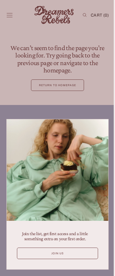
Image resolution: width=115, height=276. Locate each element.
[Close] (94, 133)
